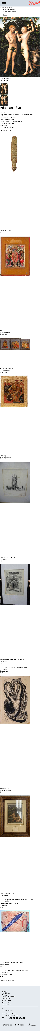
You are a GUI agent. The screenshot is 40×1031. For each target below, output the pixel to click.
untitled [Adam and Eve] (7, 893)
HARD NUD (3, 669)
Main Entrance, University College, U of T (12, 659)
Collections (6, 999)
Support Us (6, 1004)
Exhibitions (6, 993)
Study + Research (8, 997)
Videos (5, 15)
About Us (5, 1002)
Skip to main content (6, 7)
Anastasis (3, 330)
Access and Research (9, 11)
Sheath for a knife (5, 230)
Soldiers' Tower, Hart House (8, 557)
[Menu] (4, 3)
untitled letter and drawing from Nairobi (11, 962)
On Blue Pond (4, 972)
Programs (5, 995)
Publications (6, 1000)
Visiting (4, 991)
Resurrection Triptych (6, 368)
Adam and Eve (4, 788)
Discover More (7, 130)
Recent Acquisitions (9, 9)
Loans (5, 13)
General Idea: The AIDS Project (9, 903)
